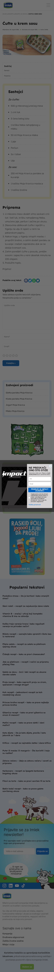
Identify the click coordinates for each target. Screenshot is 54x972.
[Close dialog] (50, 466)
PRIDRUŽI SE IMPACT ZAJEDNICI (39, 490)
